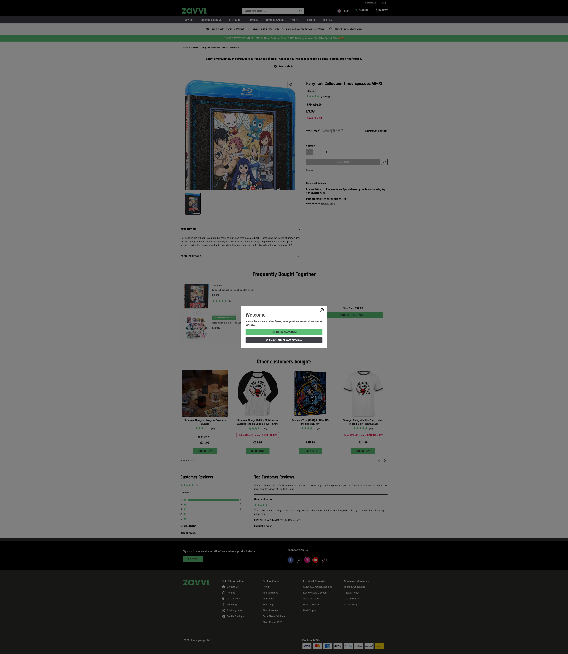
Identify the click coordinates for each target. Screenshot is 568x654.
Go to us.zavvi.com (284, 332)
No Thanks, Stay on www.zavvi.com (284, 340)
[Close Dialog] (322, 310)
